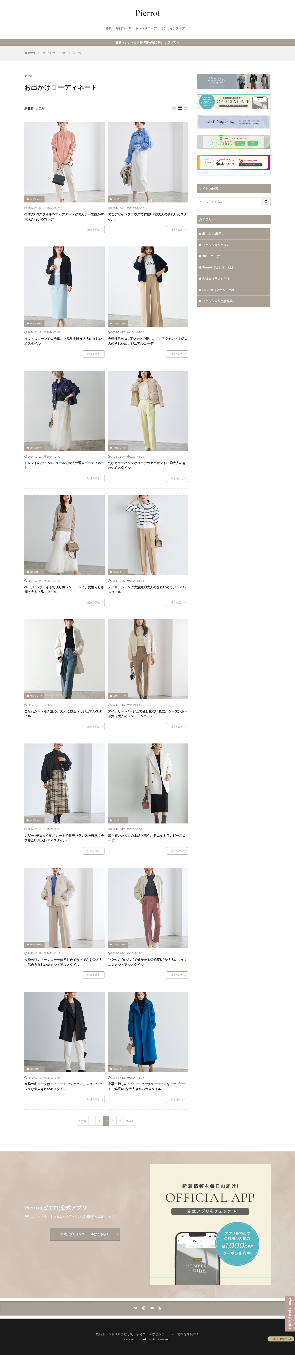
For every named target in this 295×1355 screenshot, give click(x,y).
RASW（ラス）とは (216, 278)
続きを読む (93, 229)
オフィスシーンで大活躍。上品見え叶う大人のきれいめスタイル (63, 341)
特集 (109, 28)
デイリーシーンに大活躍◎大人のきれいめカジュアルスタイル (147, 589)
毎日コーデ (123, 28)
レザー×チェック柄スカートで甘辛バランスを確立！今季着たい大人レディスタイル (64, 838)
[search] (266, 202)
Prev (83, 1120)
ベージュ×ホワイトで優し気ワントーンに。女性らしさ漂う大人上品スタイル (64, 589)
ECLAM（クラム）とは (218, 290)
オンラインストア (173, 28)
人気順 (40, 108)
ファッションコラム (216, 245)
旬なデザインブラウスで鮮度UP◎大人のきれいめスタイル (147, 216)
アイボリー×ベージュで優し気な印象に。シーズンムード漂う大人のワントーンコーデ (148, 713)
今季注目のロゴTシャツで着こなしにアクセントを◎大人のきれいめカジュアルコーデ (148, 341)
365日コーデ (36, 199)
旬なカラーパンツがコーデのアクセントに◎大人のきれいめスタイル (147, 465)
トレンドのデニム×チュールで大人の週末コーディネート (64, 465)
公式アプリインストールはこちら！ (85, 1234)
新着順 (28, 108)
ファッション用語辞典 (217, 301)
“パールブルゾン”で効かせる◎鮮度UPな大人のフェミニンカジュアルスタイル (147, 962)
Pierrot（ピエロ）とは (217, 267)
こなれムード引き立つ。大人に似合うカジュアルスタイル (63, 713)
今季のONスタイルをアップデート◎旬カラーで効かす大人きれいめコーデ (64, 216)
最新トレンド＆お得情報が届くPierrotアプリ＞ (148, 42)
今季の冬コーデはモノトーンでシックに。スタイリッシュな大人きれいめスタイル (63, 1086)
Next (128, 1120)
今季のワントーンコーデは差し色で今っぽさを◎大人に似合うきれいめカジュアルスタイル (63, 962)
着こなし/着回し (213, 233)
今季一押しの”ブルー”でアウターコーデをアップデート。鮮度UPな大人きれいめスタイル (147, 1086)
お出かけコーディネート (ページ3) (62, 53)
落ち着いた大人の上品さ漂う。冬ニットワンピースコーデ (147, 838)
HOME (32, 53)
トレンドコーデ (146, 28)
